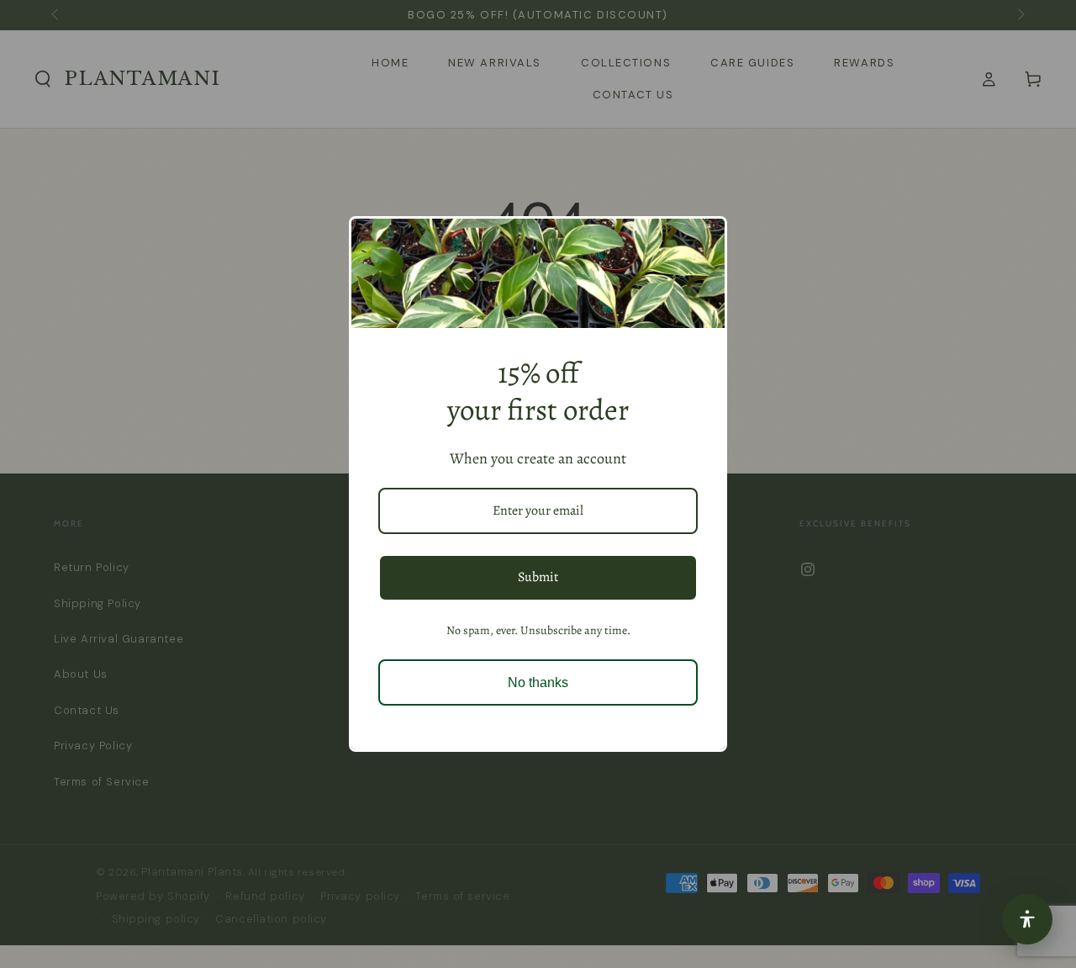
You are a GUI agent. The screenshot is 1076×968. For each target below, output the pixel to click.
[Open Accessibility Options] (1027, 919)
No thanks (538, 682)
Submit (538, 577)
